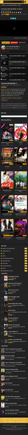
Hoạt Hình (13, 352)
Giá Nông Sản (11, 421)
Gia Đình (7, 406)
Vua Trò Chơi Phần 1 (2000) (12, 410)
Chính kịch (14, 285)
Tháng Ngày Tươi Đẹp (13, 276)
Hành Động (14, 305)
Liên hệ (24, 418)
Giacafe (17, 421)
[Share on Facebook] (11, 18)
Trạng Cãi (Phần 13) (13, 331)
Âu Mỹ (17, 90)
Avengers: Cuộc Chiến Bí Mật (15, 339)
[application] (14, 28)
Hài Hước (9, 98)
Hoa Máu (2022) (9, 389)
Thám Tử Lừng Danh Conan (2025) (13, 349)
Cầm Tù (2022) (8, 383)
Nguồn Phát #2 (22, 42)
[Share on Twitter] (13, 18)
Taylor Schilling (17, 93)
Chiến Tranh (4, 100)
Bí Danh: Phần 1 (12, 310)
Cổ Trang (24, 405)
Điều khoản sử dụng (6, 418)
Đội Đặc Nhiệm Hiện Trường (15, 303)
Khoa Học (24, 341)
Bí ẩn (10, 352)
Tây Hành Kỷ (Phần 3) (13, 318)
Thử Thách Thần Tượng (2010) (12, 396)
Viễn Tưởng (19, 341)
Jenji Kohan (21, 92)
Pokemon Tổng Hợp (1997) (11, 369)
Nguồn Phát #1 (14, 42)
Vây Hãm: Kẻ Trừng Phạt (14, 325)
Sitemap (5, 421)
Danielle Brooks (10, 93)
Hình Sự (19, 98)
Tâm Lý (14, 98)
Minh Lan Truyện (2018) (11, 403)
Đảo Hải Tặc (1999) (9, 356)
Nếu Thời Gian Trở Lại (13, 290)
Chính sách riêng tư (17, 418)
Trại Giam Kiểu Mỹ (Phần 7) (12, 46)
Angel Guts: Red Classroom (15, 283)
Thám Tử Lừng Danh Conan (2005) (13, 362)
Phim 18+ (19, 285)
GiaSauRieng (23, 421)
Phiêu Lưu (23, 305)
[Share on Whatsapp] (15, 18)
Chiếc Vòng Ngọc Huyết (13, 296)
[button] (14, 28)
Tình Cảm (4, 98)
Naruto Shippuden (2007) (11, 376)
